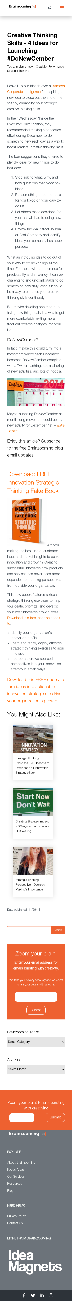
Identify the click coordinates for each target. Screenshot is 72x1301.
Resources (14, 1183)
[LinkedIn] (42, 1296)
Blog (10, 1191)
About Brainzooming (21, 1162)
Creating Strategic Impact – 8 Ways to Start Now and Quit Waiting (33, 826)
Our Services (16, 1176)
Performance (56, 66)
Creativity (41, 66)
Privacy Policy (16, 1216)
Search (58, 930)
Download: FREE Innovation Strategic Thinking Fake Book (33, 483)
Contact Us (15, 1223)
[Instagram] (51, 1296)
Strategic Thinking (18, 71)
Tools (10, 66)
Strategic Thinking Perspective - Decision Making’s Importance (30, 884)
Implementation (25, 66)
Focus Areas (15, 1169)
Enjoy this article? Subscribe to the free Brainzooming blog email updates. (35, 448)
